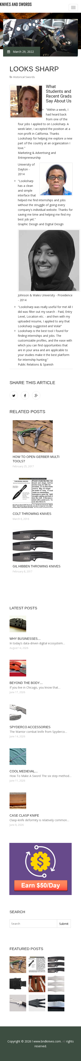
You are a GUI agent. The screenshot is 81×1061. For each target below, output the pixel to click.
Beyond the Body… (26, 683)
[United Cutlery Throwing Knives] (37, 1003)
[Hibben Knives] (18, 1003)
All (63, 1041)
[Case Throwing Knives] (37, 984)
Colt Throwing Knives (32, 513)
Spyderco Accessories (30, 727)
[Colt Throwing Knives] (41, 493)
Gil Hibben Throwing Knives (36, 566)
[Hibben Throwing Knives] (56, 984)
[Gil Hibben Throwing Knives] (41, 546)
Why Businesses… (25, 638)
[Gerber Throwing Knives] (18, 984)
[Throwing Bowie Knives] (56, 1003)
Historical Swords (24, 77)
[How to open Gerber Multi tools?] (41, 436)
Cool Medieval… (24, 771)
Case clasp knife (24, 815)
